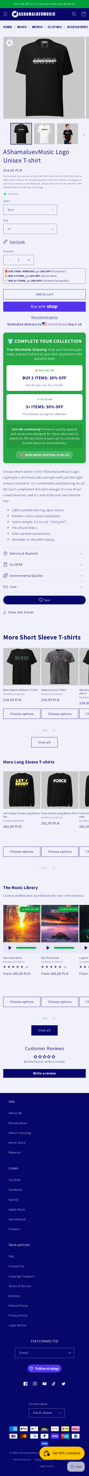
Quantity (8, 251)
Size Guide (17, 242)
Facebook (15, 1190)
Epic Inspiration (12, 957)
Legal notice (46, 1466)
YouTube (15, 1180)
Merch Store (17, 1143)
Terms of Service (20, 1286)
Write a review (44, 1073)
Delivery (14, 1296)
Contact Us (16, 1266)
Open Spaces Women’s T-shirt (20, 689)
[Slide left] (5, 135)
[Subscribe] (69, 1353)
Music (22, 27)
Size (5, 220)
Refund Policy (18, 1306)
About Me (15, 1113)
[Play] (9, 948)
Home (7, 27)
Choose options (22, 714)
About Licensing (20, 1133)
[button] (5, 14)
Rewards (15, 1152)
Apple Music (17, 1209)
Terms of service (22, 1459)
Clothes (55, 27)
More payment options (44, 317)
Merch (37, 27)
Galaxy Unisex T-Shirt (53, 689)
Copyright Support (22, 1276)
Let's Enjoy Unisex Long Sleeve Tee (21, 815)
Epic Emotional (50, 957)
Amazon (14, 1229)
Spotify (13, 1200)
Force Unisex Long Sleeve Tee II (59, 813)
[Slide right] (84, 135)
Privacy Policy (18, 1315)
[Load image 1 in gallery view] (21, 134)
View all (44, 742)
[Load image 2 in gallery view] (44, 134)
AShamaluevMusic (29, 1452)
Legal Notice (17, 1325)
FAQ (11, 1256)
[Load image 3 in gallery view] (67, 134)
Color (6, 201)
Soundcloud (17, 1219)
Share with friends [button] (21, 612)
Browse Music (18, 1123)
